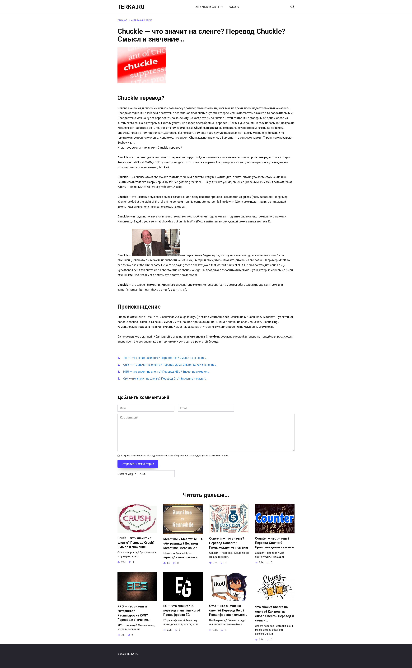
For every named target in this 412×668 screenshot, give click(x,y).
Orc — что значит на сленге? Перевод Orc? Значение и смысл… (165, 378)
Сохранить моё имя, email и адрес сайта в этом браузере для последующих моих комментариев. (175, 455)
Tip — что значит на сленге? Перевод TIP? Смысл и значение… (164, 357)
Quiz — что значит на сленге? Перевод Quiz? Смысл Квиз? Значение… (169, 364)
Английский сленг (207, 7)
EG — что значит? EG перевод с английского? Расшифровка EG (181, 610)
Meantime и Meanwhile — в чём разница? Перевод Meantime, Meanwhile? (183, 543)
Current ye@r (126, 473)
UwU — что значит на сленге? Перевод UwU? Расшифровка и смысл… (228, 610)
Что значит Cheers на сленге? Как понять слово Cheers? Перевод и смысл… (274, 613)
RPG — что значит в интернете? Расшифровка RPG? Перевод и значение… (133, 613)
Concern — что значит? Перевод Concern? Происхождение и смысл (228, 543)
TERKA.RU (131, 7)
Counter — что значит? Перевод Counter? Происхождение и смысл (274, 543)
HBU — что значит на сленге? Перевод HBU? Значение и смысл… (166, 371)
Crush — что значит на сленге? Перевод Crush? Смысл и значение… (135, 542)
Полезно (233, 7)
